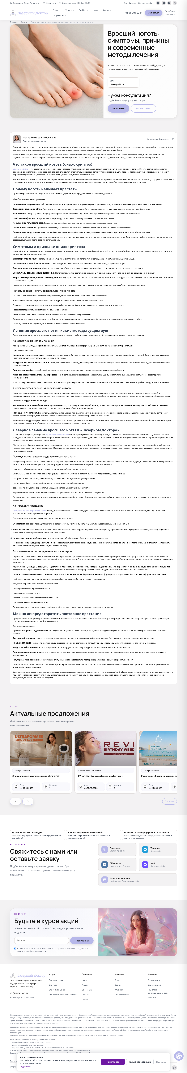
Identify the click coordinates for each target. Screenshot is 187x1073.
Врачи (117, 985)
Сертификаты (129, 3)
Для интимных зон (57, 989)
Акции (106, 10)
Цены (95, 10)
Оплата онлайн (145, 3)
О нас (55, 10)
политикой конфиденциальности (31, 951)
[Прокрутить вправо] (27, 801)
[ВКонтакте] (164, 3)
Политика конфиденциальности (158, 991)
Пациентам (58, 15)
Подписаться (82, 940)
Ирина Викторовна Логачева (39, 137)
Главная (13, 22)
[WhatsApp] (175, 3)
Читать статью (143, 108)
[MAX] (169, 3)
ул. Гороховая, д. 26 (165, 139)
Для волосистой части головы (63, 994)
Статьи (24, 22)
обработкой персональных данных (71, 948)
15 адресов (51, 3)
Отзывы (85, 994)
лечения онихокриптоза (57, 434)
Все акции (169, 801)
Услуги (68, 10)
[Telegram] (158, 3)
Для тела (53, 985)
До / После (87, 989)
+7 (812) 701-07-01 (133, 12)
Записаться (153, 12)
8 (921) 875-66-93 (51, 1023)
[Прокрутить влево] (15, 801)
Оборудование (122, 994)
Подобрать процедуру (170, 13)
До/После (83, 10)
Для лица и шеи (56, 980)
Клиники (119, 989)
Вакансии (152, 997)
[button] (25, 3)
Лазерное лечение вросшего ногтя (29, 510)
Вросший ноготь (20, 169)
